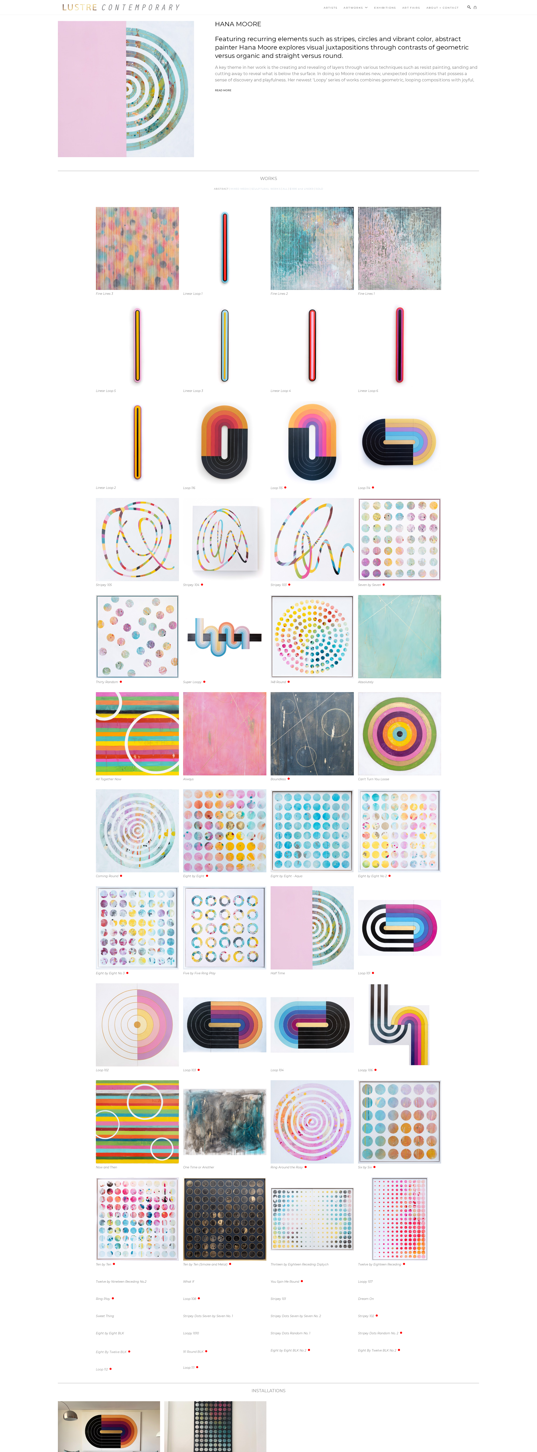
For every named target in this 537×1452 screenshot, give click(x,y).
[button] (356, 7)
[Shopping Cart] (475, 7)
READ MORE (223, 90)
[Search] (469, 7)
